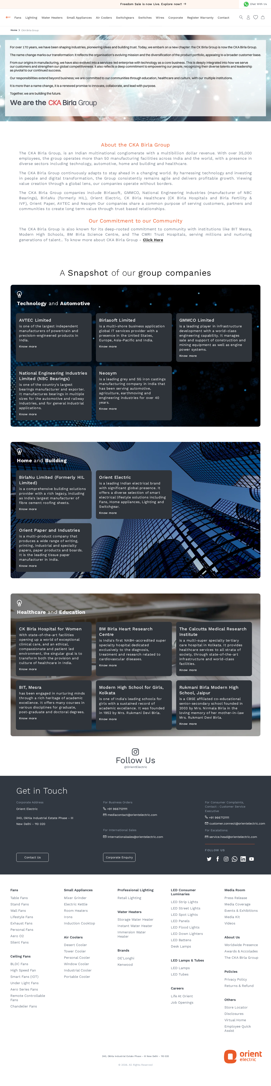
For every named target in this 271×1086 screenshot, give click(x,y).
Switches (145, 17)
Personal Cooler (77, 958)
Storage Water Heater (135, 919)
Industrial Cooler (78, 970)
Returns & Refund (239, 986)
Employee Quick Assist (237, 1028)
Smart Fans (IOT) (24, 977)
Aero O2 (17, 936)
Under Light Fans (24, 983)
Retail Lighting (129, 898)
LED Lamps (180, 968)
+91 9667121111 (117, 809)
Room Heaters (76, 911)
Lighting (31, 17)
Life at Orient (182, 996)
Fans (17, 17)
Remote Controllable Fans (27, 998)
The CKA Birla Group (241, 958)
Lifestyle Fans (21, 917)
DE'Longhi (126, 958)
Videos (229, 923)
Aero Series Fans (24, 989)
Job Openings (182, 1002)
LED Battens (181, 940)
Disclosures (233, 1014)
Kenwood (125, 965)
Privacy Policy (235, 979)
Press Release (235, 898)
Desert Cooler (75, 945)
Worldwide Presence (241, 945)
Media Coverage (237, 904)
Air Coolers (104, 17)
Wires (160, 17)
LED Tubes (179, 974)
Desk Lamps (181, 946)
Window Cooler (76, 964)
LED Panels (180, 921)
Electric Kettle (75, 904)
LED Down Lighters (187, 934)
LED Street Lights (185, 908)
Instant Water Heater (135, 926)
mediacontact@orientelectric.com (132, 814)
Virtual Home (235, 1020)
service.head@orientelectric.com (232, 836)
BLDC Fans (19, 964)
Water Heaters (51, 17)
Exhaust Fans (21, 923)
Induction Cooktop (79, 923)
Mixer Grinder (75, 898)
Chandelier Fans (23, 1006)
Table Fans (19, 898)
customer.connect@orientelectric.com (232, 823)
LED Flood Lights (185, 927)
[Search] (241, 17)
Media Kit (232, 917)
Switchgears (125, 17)
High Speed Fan (23, 970)
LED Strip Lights (184, 902)
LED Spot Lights (184, 915)
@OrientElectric (135, 767)
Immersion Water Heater (132, 934)
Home (14, 30)
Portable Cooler (77, 977)
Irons (68, 917)
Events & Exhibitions (241, 911)
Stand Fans (19, 904)
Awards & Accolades (241, 951)
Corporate (175, 17)
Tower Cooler (75, 951)
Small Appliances (79, 17)
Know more (28, 346)
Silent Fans (19, 942)
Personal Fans (21, 930)
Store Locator (236, 1007)
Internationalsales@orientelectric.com (135, 836)
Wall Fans (18, 911)
